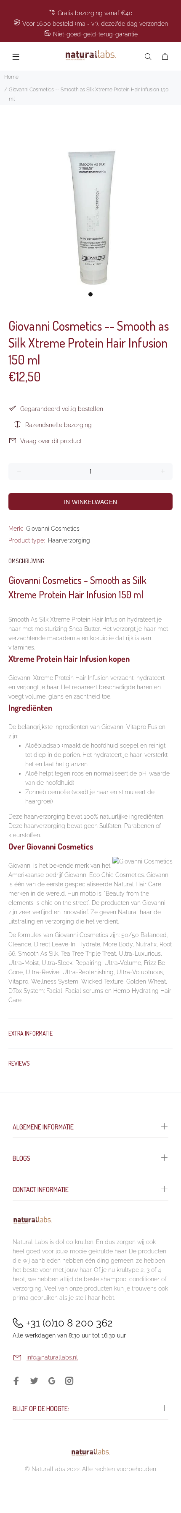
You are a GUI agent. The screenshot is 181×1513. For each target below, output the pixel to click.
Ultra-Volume (122, 962)
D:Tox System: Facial (35, 990)
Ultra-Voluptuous (140, 972)
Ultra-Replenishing (88, 972)
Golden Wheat (146, 981)
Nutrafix (146, 944)
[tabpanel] (90, 196)
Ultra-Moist (23, 962)
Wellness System (54, 981)
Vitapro (18, 981)
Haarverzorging (69, 540)
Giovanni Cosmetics (53, 528)
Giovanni (20, 865)
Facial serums (84, 990)
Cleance (19, 944)
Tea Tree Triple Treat (88, 953)
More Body (118, 944)
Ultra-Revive (42, 972)
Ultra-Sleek (57, 962)
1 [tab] (90, 294)
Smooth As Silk (38, 953)
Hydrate (89, 944)
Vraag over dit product (51, 441)
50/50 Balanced (144, 935)
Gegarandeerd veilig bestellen (61, 409)
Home (11, 77)
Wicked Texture (102, 981)
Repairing (88, 962)
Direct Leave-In (54, 944)
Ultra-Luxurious (140, 953)
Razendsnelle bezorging (58, 425)
